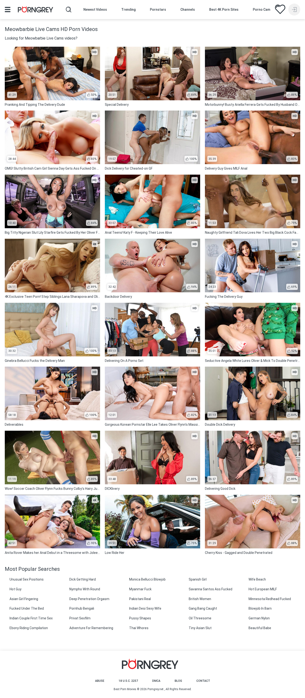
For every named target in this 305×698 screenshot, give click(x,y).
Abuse (99, 681)
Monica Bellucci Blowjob (147, 579)
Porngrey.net (155, 689)
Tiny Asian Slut (200, 628)
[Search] (68, 9)
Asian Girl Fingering (24, 599)
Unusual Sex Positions (27, 579)
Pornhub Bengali (81, 608)
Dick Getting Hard (82, 579)
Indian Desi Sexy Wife (145, 608)
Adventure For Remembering (91, 628)
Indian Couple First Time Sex (31, 618)
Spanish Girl (198, 579)
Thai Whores (138, 628)
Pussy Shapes (140, 618)
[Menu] (7, 9)
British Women (200, 599)
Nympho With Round (84, 589)
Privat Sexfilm (80, 618)
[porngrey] (35, 10)
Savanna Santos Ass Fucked (210, 589)
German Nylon (259, 618)
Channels (187, 9)
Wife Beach (257, 579)
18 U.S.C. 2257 (128, 681)
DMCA (156, 681)
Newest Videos (95, 9)
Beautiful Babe (260, 628)
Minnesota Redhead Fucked (270, 599)
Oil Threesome (200, 618)
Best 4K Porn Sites (224, 9)
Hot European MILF (263, 589)
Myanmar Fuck (140, 589)
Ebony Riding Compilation (29, 628)
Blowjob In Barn (260, 608)
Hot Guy (15, 589)
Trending (128, 9)
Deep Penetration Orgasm (89, 599)
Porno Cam (261, 9)
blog (178, 681)
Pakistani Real (140, 599)
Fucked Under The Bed (27, 608)
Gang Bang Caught (203, 608)
